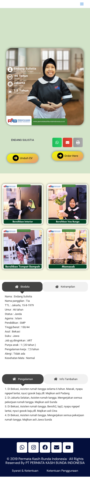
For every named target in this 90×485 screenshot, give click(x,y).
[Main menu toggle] (82, 4)
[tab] (22, 287)
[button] (57, 142)
